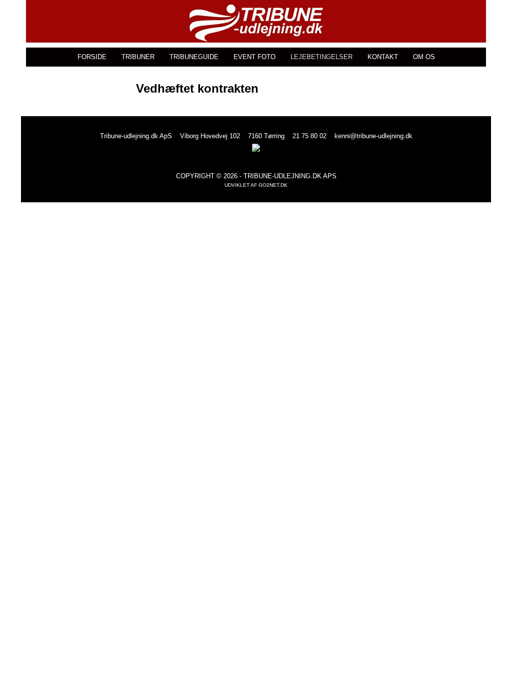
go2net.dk (273, 185)
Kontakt (383, 57)
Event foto (255, 57)
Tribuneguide (194, 57)
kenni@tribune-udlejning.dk (373, 136)
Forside (92, 57)
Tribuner (138, 57)
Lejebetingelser (321, 57)
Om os (424, 57)
